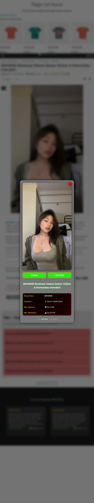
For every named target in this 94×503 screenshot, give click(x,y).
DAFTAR (60, 275)
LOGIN (34, 275)
